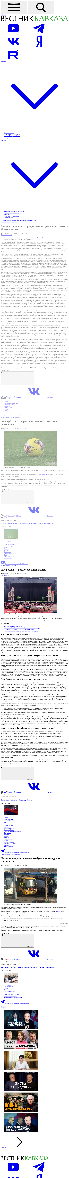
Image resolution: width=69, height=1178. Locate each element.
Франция (6, 549)
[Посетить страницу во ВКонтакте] (13, 47)
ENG (5, 15)
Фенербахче (7, 552)
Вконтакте (50, 397)
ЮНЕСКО (7, 409)
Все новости (16, 417)
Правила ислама (8, 217)
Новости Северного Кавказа (12, 134)
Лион (5, 555)
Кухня (34, 220)
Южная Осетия (8, 825)
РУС (2, 15)
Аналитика (4, 139)
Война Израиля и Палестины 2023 (14, 211)
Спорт (18, 220)
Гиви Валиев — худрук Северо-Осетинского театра (19, 629)
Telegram (18, 397)
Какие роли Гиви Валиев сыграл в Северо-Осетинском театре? (22, 628)
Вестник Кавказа (5, 222)
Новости (11, 397)
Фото (21, 220)
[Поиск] (41, 7)
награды (6, 845)
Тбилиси (6, 834)
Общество (7, 406)
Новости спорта (8, 546)
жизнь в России (8, 846)
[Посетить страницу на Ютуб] (13, 34)
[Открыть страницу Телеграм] (38, 34)
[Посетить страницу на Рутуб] (13, 60)
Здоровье (29, 220)
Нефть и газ (7, 214)
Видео (25, 220)
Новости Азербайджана (11, 403)
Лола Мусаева (5, 575)
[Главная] (34, 21)
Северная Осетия (9, 830)
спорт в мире (8, 558)
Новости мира (8, 542)
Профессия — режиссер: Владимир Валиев (16, 800)
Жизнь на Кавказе (9, 842)
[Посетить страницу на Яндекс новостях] (38, 47)
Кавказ (6, 836)
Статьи (9, 139)
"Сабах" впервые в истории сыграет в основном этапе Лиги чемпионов (27, 523)
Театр (5, 822)
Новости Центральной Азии (12, 136)
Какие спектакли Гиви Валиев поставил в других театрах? (21, 631)
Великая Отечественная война (13, 831)
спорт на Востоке (9, 556)
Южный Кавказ (8, 839)
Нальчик (6, 837)
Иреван (6, 410)
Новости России (8, 819)
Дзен (4, 397)
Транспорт (7, 989)
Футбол (6, 547)
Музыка (6, 827)
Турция (6, 550)
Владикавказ (7, 833)
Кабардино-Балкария (10, 828)
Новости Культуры (9, 404)
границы (6, 840)
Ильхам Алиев (8, 407)
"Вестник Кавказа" (6, 235)
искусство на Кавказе (10, 843)
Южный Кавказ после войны (12, 213)
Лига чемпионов (9, 553)
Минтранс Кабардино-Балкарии (13, 997)
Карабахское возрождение (8, 220)
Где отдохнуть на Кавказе (11, 216)
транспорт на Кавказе (10, 996)
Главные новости (9, 133)
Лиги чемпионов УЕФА (42, 474)
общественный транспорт (11, 994)
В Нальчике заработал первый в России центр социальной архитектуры (27, 967)
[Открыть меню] (14, 7)
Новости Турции (9, 544)
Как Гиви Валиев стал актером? (13, 626)
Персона (6, 824)
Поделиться (30, 384)
